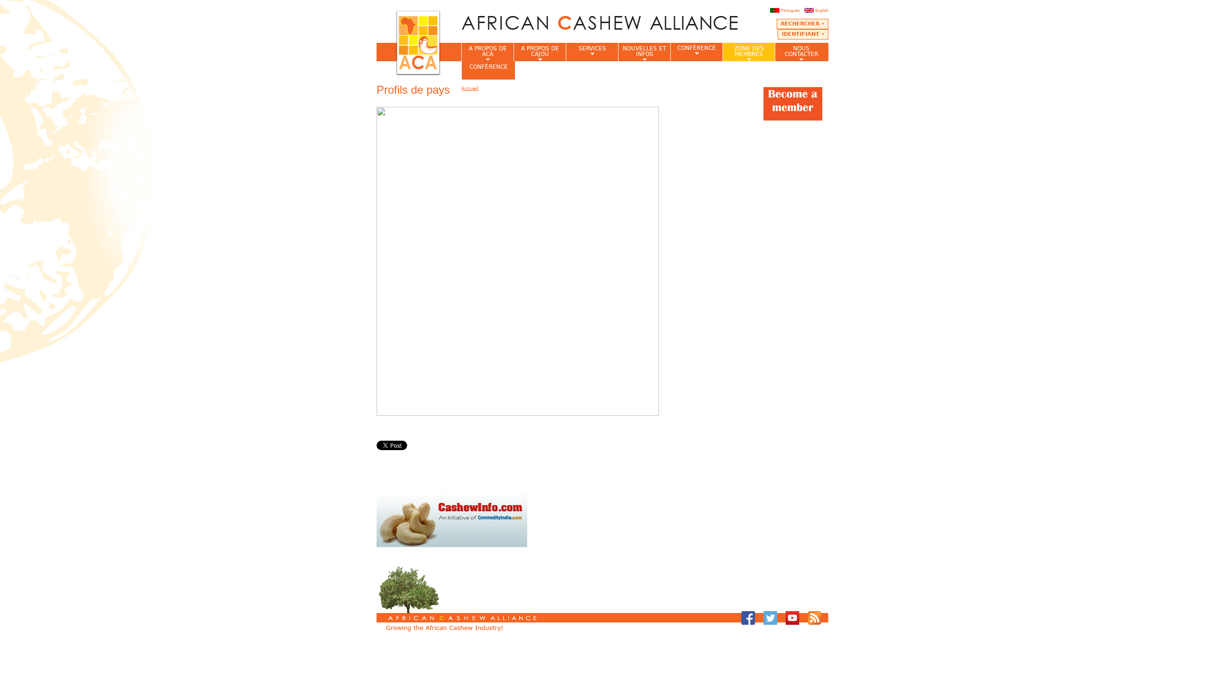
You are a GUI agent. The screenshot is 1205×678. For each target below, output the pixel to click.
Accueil (470, 88)
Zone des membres (743, 53)
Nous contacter (796, 53)
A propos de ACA (484, 53)
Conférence (693, 50)
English (821, 10)
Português (790, 10)
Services (586, 51)
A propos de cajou (536, 53)
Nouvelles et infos (642, 53)
